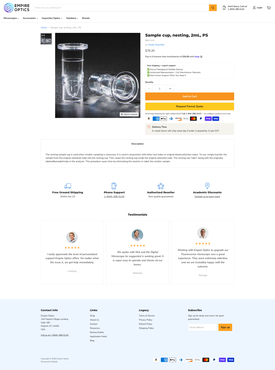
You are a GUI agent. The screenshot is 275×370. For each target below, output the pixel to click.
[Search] (213, 7)
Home (44, 27)
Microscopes (10, 18)
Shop (92, 315)
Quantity (149, 82)
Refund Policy (145, 324)
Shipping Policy (146, 328)
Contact (93, 324)
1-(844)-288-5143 (236, 9)
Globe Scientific (156, 44)
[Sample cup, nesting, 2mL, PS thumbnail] (46, 38)
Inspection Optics (51, 18)
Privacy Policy (145, 319)
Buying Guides (97, 332)
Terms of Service (147, 315)
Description (137, 143)
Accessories (29, 18)
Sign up (225, 327)
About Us (94, 319)
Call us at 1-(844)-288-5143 (54, 335)
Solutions (71, 18)
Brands (86, 18)
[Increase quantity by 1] (170, 89)
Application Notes (98, 336)
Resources (95, 328)
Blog (92, 340)
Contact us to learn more (207, 196)
